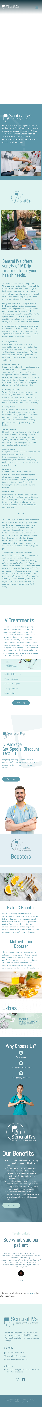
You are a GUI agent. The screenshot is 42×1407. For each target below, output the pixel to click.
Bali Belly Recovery (12, 674)
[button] (21, 674)
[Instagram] (17, 1380)
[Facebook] (23, 1380)
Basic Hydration (11, 679)
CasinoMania (30, 1293)
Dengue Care (10, 693)
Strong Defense (11, 688)
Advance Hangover (12, 683)
